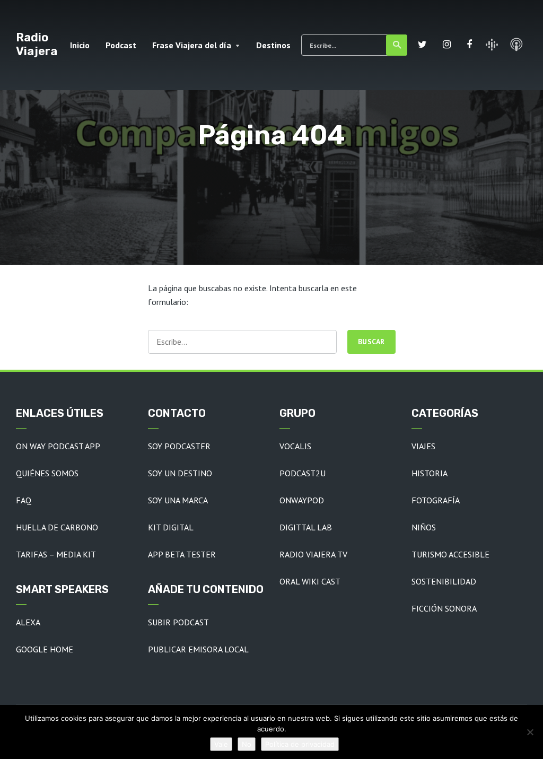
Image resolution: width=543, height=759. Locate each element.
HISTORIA (429, 473)
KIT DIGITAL (171, 527)
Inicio (80, 45)
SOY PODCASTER (179, 446)
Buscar (396, 45)
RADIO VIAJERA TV (313, 554)
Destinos (273, 45)
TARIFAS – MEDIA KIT (56, 554)
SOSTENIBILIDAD (443, 581)
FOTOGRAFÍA (435, 500)
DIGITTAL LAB (305, 527)
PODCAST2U (302, 473)
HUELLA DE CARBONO (57, 527)
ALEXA (28, 622)
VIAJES (423, 446)
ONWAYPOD (301, 500)
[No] (529, 732)
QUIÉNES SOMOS (47, 473)
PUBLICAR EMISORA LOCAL (198, 649)
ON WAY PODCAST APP (58, 446)
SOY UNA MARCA (178, 500)
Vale (221, 744)
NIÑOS (423, 527)
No (246, 744)
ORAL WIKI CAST (309, 581)
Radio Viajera (36, 44)
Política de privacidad (300, 744)
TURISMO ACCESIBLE (450, 554)
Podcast (121, 45)
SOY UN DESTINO (180, 473)
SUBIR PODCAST (178, 622)
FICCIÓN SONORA (444, 608)
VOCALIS (295, 446)
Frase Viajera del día (191, 45)
